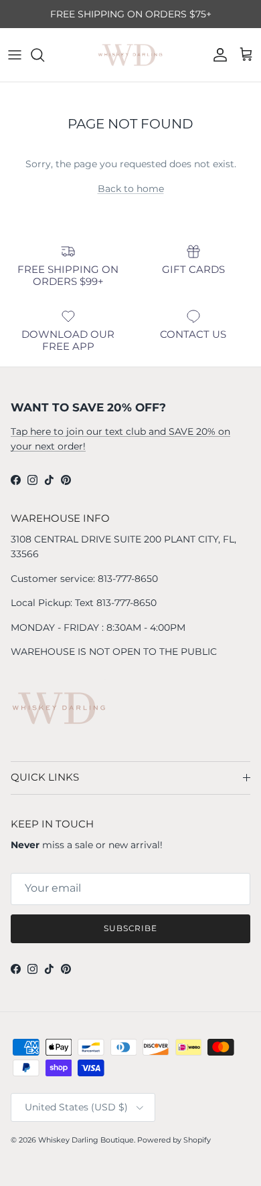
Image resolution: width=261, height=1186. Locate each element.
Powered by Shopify (174, 1140)
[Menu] (14, 55)
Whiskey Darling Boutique (86, 1140)
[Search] (44, 55)
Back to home (131, 189)
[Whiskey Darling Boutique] (130, 55)
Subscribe (131, 928)
